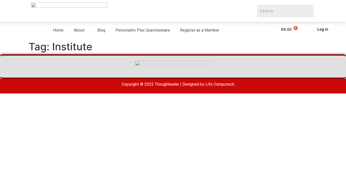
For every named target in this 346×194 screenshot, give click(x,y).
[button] (80, 30)
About (79, 30)
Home (58, 30)
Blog (101, 30)
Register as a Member (199, 30)
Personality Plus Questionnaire (143, 30)
